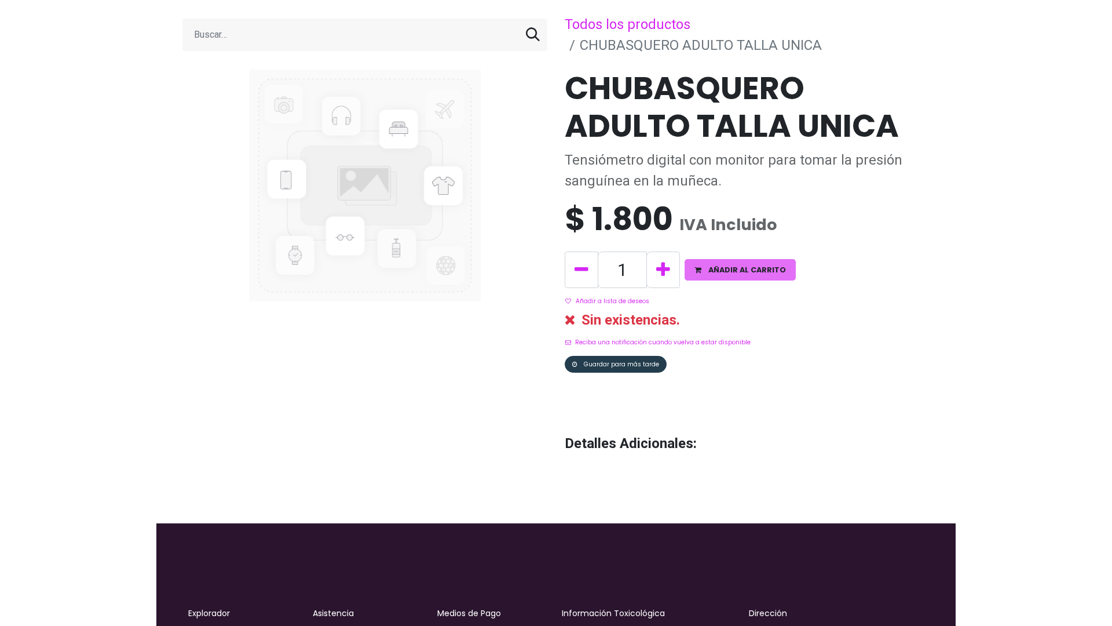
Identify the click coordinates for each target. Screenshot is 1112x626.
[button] (740, 270)
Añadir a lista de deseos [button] (612, 301)
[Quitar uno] (581, 270)
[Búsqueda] (532, 35)
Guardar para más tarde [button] (620, 364)
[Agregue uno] (663, 270)
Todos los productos (627, 24)
